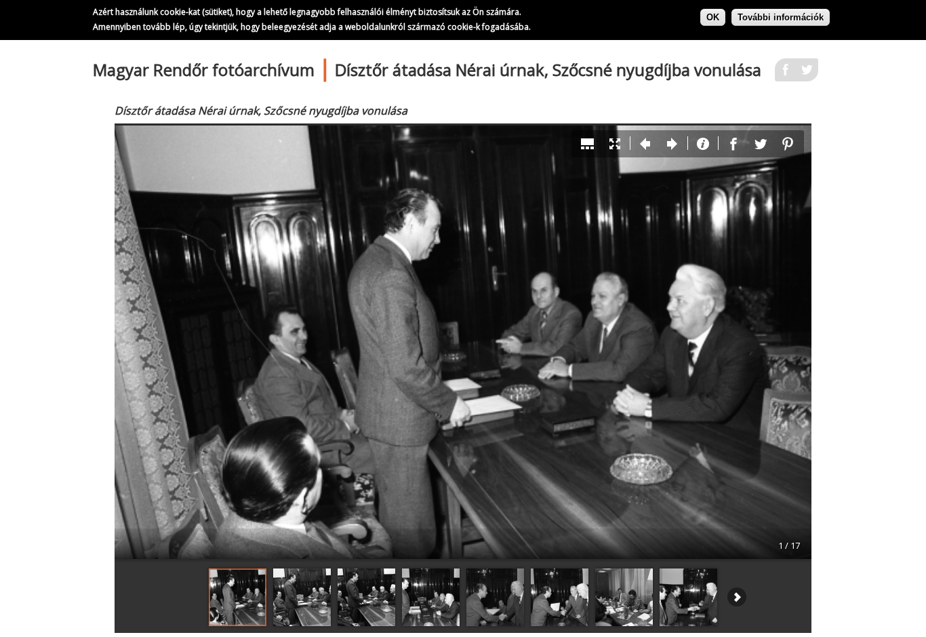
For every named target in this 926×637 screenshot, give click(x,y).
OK (712, 17)
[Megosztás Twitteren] (807, 73)
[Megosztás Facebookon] (786, 73)
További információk (781, 17)
